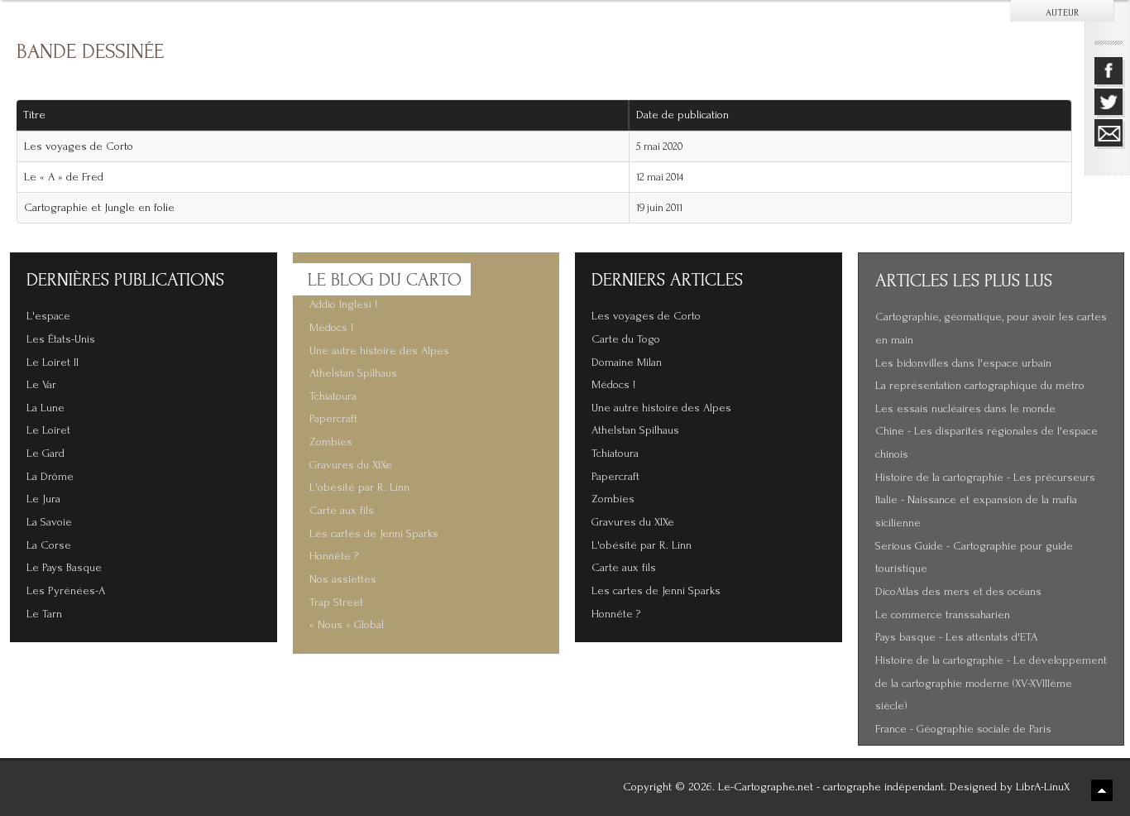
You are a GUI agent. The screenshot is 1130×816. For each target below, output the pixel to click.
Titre (34, 115)
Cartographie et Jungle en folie (99, 207)
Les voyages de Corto (78, 146)
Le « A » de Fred (63, 177)
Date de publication (682, 115)
